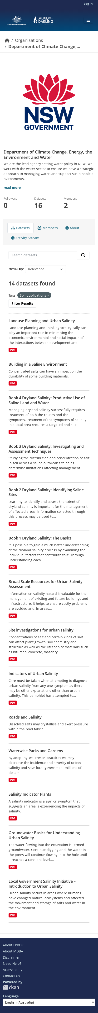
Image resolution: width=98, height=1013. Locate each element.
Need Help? (12, 963)
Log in (88, 3)
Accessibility (12, 969)
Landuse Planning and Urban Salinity (42, 320)
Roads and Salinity (25, 717)
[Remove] (48, 295)
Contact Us (11, 976)
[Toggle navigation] (88, 20)
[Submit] (83, 255)
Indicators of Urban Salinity (33, 673)
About (74, 228)
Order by (16, 269)
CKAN (11, 987)
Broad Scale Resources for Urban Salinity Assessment (46, 584)
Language (11, 996)
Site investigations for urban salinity (41, 630)
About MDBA (13, 951)
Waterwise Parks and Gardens (36, 750)
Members (50, 228)
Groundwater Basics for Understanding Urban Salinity (44, 835)
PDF (12, 349)
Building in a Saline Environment (38, 364)
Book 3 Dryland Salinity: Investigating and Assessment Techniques (46, 449)
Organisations (29, 40)
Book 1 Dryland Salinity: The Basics (40, 538)
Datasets (22, 228)
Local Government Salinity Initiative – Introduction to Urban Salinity (42, 884)
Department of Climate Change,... (44, 46)
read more (12, 187)
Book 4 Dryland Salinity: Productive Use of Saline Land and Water (47, 400)
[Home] (7, 40)
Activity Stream (27, 238)
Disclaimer (11, 957)
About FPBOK (13, 945)
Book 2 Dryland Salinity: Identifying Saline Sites (46, 492)
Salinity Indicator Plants (30, 794)
